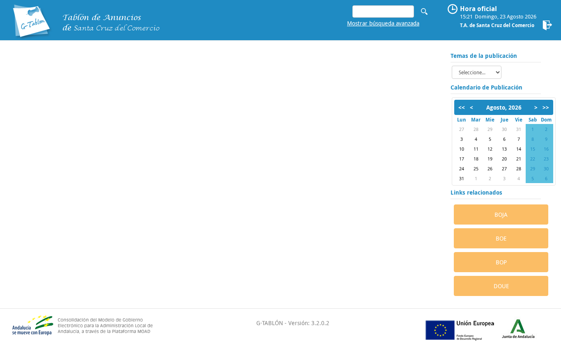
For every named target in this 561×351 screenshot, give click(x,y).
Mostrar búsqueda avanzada (383, 23)
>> (546, 107)
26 (489, 168)
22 (532, 159)
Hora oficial (478, 8)
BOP (501, 262)
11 (476, 149)
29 (489, 129)
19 (489, 159)
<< (461, 107)
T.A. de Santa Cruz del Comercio (497, 25)
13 (504, 149)
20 (504, 159)
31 (518, 129)
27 (461, 129)
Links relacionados (476, 192)
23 (546, 159)
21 (518, 159)
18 (476, 159)
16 (546, 149)
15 (532, 149)
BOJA (501, 214)
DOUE (501, 286)
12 (489, 149)
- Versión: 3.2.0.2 (306, 323)
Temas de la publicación (484, 56)
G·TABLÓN (269, 323)
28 (476, 129)
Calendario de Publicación (486, 87)
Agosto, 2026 (504, 107)
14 (518, 149)
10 (461, 149)
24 (461, 168)
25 (476, 168)
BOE (501, 238)
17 (461, 159)
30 (504, 129)
